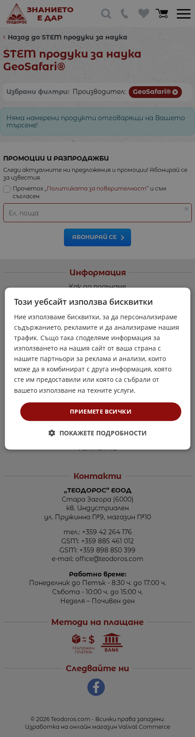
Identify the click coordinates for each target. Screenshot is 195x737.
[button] (98, 433)
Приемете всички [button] (101, 411)
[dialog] (97, 369)
